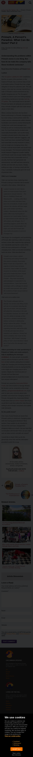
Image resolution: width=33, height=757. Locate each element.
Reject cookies (16, 753)
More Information (16, 755)
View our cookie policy (12, 736)
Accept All (16, 749)
